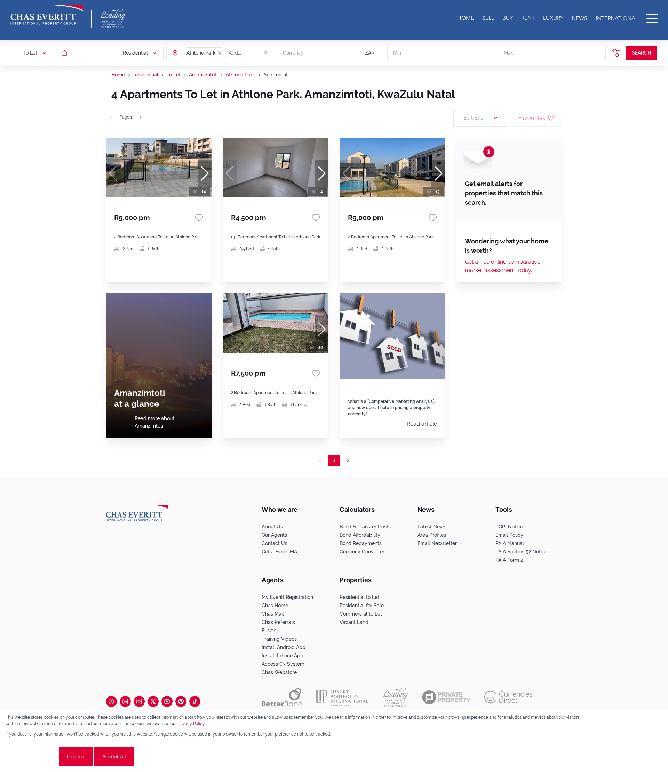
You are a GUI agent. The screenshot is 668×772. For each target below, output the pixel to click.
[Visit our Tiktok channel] (194, 701)
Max (508, 53)
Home (118, 75)
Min (397, 53)
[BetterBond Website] (282, 697)
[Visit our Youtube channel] (167, 701)
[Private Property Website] (446, 697)
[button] (220, 53)
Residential (145, 75)
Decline (75, 756)
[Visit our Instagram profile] (139, 701)
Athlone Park (240, 75)
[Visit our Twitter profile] (153, 701)
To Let (174, 75)
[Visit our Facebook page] (111, 701)
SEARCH (641, 53)
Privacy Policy (191, 723)
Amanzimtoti (203, 75)
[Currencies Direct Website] (508, 697)
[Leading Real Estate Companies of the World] (112, 18)
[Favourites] (199, 217)
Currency (293, 53)
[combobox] (255, 53)
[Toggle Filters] (616, 53)
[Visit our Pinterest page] (180, 701)
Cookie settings (31, 756)
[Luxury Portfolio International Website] (342, 697)
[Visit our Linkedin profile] (125, 701)
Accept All (114, 756)
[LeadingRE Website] (395, 697)
